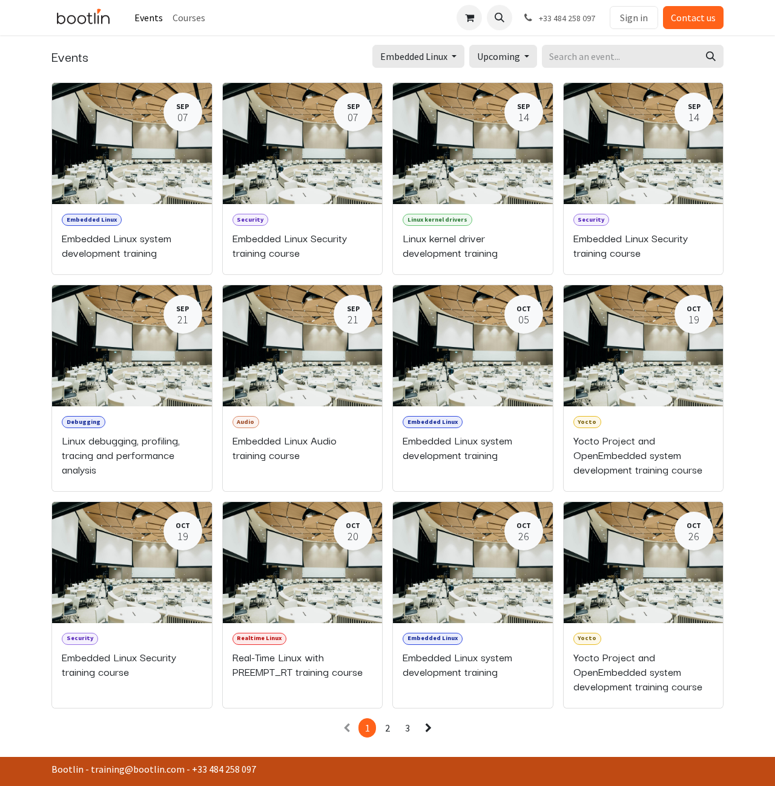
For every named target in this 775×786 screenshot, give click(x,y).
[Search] (711, 56)
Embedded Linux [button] (414, 56)
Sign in (634, 18)
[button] (499, 17)
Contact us (693, 18)
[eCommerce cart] (469, 17)
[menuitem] (149, 17)
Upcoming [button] (499, 56)
